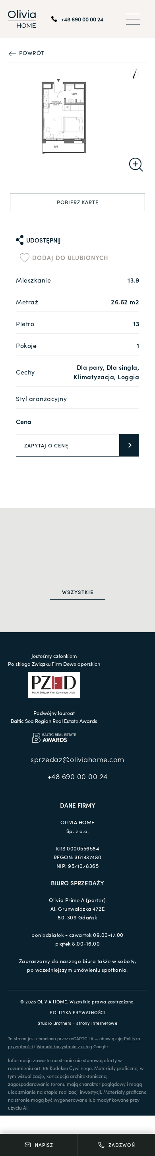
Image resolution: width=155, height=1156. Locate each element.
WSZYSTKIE (77, 592)
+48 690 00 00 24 (78, 776)
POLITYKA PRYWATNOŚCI (77, 1012)
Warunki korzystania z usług (64, 1046)
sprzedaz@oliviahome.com (77, 759)
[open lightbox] (77, 119)
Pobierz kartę (78, 202)
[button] (133, 19)
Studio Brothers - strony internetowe (77, 1023)
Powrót (31, 53)
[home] (22, 19)
